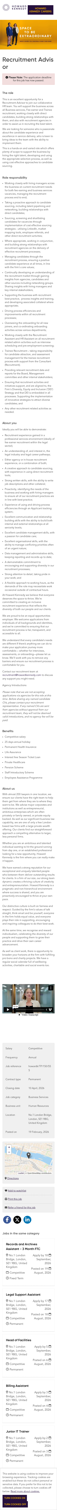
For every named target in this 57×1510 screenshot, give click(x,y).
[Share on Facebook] (7, 1220)
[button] (29, 1155)
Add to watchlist (17, 1191)
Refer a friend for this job (21, 1207)
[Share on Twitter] (17, 1220)
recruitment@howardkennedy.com (21, 675)
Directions (13, 1178)
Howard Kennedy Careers (40, 10)
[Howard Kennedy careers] (14, 10)
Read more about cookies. (25, 1491)
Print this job (15, 1199)
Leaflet (21, 1173)
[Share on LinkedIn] (27, 1220)
